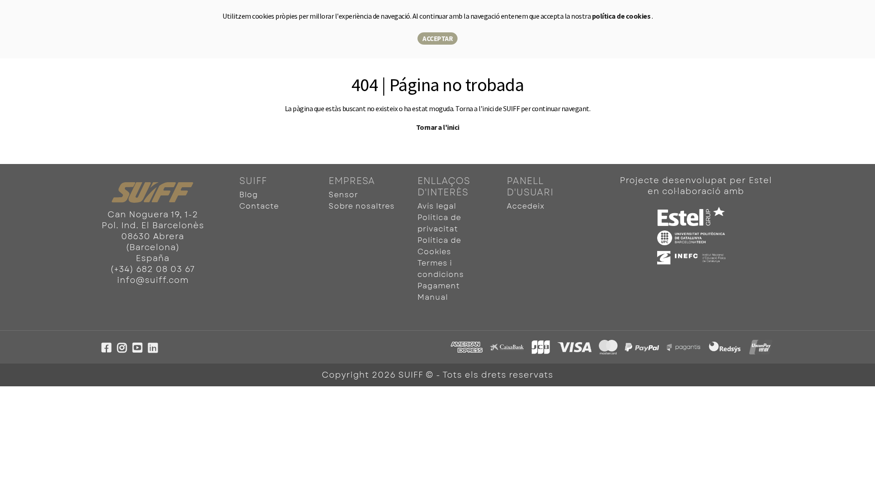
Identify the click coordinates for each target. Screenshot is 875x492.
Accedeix (526, 206)
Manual (432, 297)
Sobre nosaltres (362, 206)
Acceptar (437, 38)
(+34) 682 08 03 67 (152, 269)
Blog (248, 195)
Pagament (438, 286)
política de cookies (622, 15)
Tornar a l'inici (437, 127)
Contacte (259, 206)
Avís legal (436, 206)
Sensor (343, 195)
